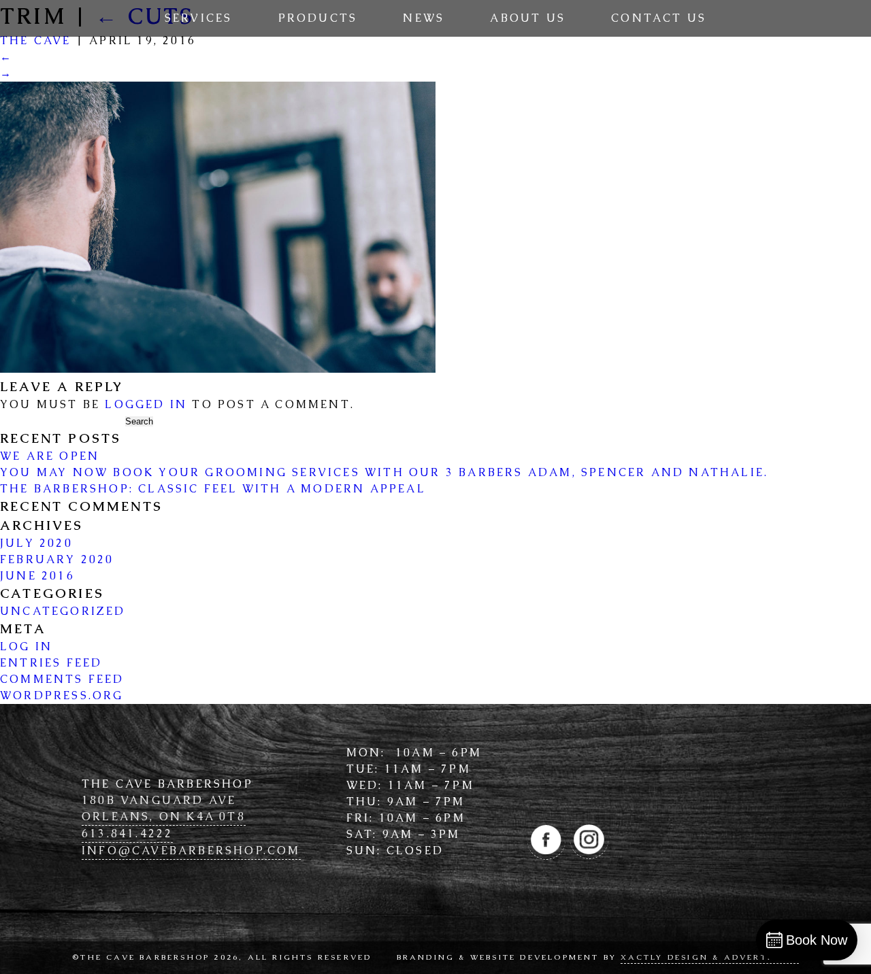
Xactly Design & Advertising (709, 957)
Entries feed (51, 663)
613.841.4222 (127, 833)
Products (318, 18)
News (423, 18)
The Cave (35, 40)
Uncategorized (63, 611)
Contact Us (658, 18)
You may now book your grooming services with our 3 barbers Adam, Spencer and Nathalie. (384, 472)
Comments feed (62, 679)
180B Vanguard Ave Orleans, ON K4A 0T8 (164, 808)
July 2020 (36, 543)
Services (199, 18)
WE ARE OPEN (49, 456)
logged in (146, 404)
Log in (26, 646)
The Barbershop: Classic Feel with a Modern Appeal (213, 489)
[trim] (218, 369)
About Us (527, 18)
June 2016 (37, 576)
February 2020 (57, 559)
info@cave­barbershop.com (191, 850)
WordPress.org (62, 695)
